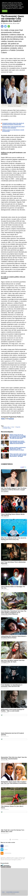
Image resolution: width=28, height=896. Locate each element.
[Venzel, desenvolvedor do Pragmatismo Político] (5, 865)
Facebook (11, 418)
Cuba (13, 427)
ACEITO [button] (4, 11)
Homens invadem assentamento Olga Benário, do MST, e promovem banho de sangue (18, 448)
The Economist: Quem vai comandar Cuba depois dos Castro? (12, 18)
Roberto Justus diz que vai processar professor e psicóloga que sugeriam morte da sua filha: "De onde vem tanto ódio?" (18, 436)
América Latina (6, 427)
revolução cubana (7, 428)
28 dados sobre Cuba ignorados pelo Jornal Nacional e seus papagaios (13, 127)
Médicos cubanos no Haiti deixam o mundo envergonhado (13, 130)
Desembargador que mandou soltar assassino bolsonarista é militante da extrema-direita (17, 442)
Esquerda (18, 427)
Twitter (3, 418)
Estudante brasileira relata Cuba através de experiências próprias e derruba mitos (13, 124)
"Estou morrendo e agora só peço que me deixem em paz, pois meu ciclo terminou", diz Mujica (18, 455)
